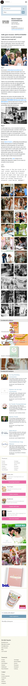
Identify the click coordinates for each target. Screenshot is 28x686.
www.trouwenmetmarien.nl (17, 29)
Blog (2, 649)
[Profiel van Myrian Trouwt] (4, 419)
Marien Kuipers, (8, 141)
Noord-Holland (17, 462)
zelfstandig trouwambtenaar (14, 70)
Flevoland (16, 466)
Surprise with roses (14, 506)
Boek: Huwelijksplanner (9, 355)
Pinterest (3, 681)
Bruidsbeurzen (4, 642)
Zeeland (3, 466)
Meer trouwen (4, 647)
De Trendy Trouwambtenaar (17, 404)
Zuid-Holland (4, 464)
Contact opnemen (5, 676)
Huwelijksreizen (4, 646)
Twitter (2, 679)
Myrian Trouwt (13, 416)
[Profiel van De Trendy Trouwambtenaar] (4, 406)
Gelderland (4, 468)
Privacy (3, 674)
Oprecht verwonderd (8, 368)
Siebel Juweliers (14, 494)
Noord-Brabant (5, 469)
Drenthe (3, 462)
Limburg (15, 469)
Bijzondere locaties (5, 644)
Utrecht (15, 464)
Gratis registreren (14, 616)
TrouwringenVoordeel (14, 482)
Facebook (3, 677)
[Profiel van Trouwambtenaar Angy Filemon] (4, 444)
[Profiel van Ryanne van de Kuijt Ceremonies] (4, 391)
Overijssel (16, 468)
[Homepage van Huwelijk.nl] (2, 2)
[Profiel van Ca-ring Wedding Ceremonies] (4, 377)
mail (13, 158)
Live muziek (4, 651)
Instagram (3, 683)
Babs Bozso (13, 430)
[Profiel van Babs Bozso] (4, 432)
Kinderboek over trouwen (9, 331)
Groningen (16, 461)
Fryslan (3, 461)
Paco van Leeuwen (14, 518)
